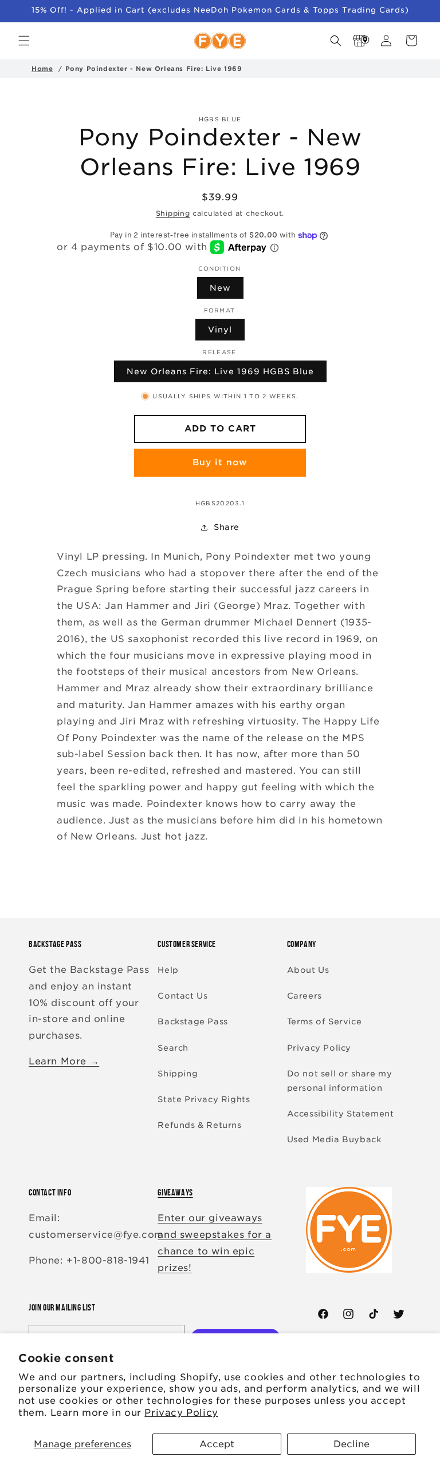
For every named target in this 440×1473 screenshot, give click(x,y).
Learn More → (64, 1061)
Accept (216, 1444)
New (220, 287)
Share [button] (226, 527)
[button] (24, 40)
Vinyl (220, 329)
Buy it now (219, 462)
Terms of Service (324, 1021)
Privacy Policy (181, 1412)
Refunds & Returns (199, 1125)
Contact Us (182, 995)
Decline (351, 1444)
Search (173, 1047)
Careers (304, 995)
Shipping (173, 213)
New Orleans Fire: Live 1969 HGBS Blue (220, 371)
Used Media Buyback (334, 1139)
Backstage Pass (192, 1021)
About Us (308, 970)
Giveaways (175, 1192)
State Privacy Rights (204, 1099)
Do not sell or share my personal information (339, 1080)
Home (42, 69)
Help (168, 970)
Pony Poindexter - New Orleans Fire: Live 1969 (153, 69)
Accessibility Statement (340, 1113)
